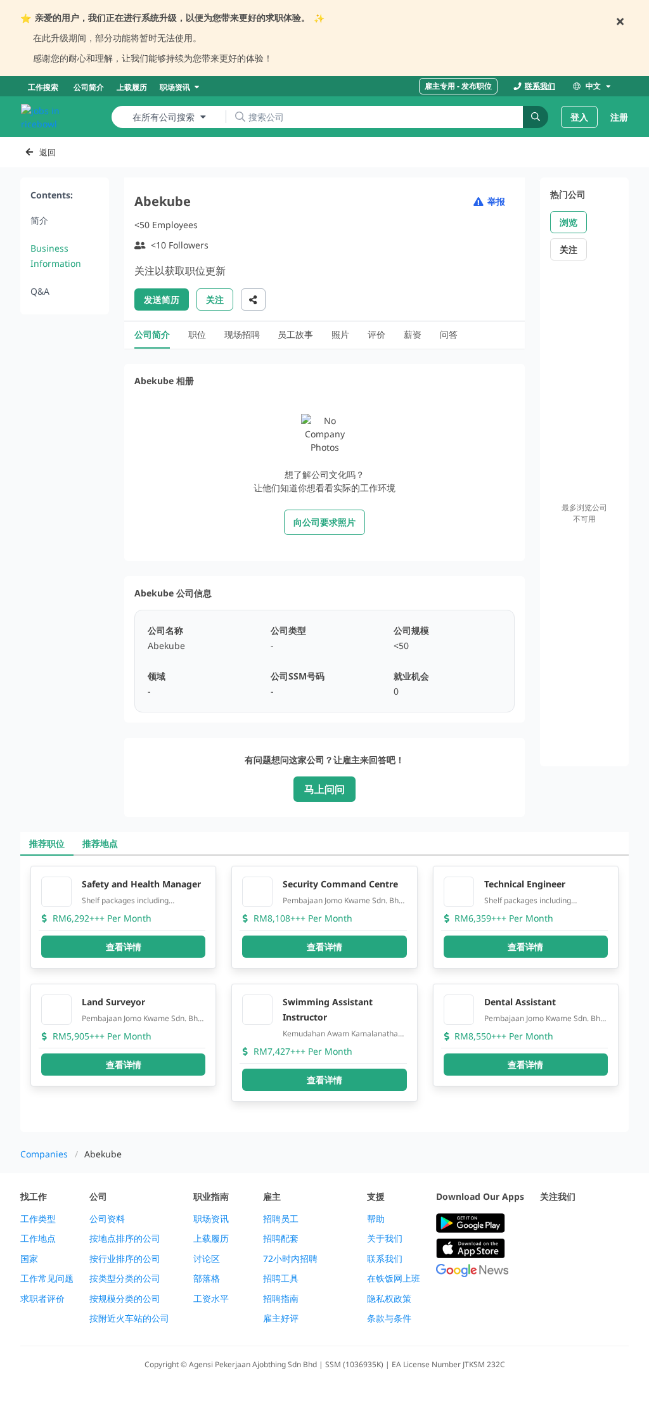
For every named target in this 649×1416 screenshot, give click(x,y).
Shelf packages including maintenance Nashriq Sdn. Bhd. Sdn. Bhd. (137, 901)
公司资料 (107, 1219)
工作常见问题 (47, 1278)
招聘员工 (281, 1219)
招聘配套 (281, 1238)
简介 (39, 220)
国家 (29, 1259)
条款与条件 (389, 1318)
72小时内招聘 (290, 1259)
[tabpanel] (324, 994)
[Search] (535, 117)
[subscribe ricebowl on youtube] (575, 1223)
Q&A (39, 291)
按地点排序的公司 (124, 1238)
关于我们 (384, 1238)
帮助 (376, 1219)
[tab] (47, 843)
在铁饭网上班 (393, 1278)
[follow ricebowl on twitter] (547, 1223)
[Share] (253, 299)
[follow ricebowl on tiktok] (575, 1254)
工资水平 (211, 1298)
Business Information (55, 255)
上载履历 (211, 1238)
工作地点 (38, 1238)
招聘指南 (281, 1298)
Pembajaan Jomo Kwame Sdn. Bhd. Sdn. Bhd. (344, 901)
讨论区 (206, 1259)
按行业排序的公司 (124, 1259)
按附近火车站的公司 (129, 1318)
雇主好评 (281, 1318)
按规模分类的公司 (124, 1298)
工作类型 (38, 1219)
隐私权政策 (389, 1298)
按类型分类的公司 (124, 1278)
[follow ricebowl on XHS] (603, 1254)
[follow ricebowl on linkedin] (547, 1254)
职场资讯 (211, 1219)
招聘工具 (281, 1278)
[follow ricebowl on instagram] (603, 1223)
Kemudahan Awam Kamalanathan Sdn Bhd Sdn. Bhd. (342, 1034)
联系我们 (384, 1259)
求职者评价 (42, 1298)
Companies (44, 1154)
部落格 (206, 1278)
